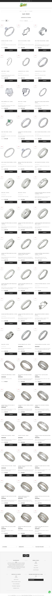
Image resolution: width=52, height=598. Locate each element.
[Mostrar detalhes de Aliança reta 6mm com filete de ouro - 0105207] (9, 487)
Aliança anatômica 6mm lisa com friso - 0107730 (9, 223)
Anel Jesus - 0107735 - (5, 192)
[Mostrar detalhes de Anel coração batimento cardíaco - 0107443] (43, 305)
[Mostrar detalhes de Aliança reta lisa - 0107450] (26, 62)
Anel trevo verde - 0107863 (6, 131)
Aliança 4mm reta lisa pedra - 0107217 (42, 344)
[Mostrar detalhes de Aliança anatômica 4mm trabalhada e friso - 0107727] (9, 274)
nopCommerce (13, 595)
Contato (16, 577)
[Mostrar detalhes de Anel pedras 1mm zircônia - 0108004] (43, 31)
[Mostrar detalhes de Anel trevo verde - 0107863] (9, 122)
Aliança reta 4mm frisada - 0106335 (8, 374)
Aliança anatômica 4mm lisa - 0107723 (42, 283)
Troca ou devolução (16, 583)
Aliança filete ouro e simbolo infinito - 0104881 (25, 406)
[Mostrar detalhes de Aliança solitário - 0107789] (9, 31)
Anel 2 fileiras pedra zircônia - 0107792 (42, 131)
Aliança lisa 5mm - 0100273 (23, 435)
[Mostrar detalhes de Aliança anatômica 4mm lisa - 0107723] (43, 274)
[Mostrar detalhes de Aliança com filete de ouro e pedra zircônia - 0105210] (26, 456)
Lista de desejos (25, 1)
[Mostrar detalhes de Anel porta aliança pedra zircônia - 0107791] (43, 92)
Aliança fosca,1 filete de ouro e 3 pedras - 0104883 (8, 406)
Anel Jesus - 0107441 (5, 344)
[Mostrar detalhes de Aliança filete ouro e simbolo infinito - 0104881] (26, 396)
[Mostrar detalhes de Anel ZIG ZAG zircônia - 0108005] (26, 31)
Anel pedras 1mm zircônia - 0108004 (42, 40)
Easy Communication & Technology (27, 595)
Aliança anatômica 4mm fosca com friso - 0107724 (25, 284)
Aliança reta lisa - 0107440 (40, 71)
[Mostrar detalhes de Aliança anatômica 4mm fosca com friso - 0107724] (26, 274)
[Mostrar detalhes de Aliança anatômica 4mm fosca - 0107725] (9, 305)
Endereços (36, 565)
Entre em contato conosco (16, 581)
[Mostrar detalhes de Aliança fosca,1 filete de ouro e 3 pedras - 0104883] (9, 396)
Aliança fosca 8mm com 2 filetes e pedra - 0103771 (41, 527)
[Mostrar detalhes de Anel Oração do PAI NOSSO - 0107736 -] (43, 153)
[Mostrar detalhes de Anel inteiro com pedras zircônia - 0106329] (26, 365)
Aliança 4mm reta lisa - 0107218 (24, 344)
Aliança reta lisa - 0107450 (23, 71)
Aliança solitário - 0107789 (6, 40)
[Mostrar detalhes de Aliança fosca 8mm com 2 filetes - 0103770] (26, 517)
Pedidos (36, 563)
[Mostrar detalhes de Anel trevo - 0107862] (26, 92)
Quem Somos (16, 579)
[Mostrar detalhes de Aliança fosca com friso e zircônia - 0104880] (43, 396)
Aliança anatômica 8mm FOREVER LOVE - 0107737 (26, 223)
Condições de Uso (16, 588)
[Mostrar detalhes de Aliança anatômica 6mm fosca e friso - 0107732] (9, 244)
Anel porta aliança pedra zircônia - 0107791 (42, 102)
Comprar (11, 50)
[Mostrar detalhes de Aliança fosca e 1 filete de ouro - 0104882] (43, 365)
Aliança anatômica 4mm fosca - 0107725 (9, 314)
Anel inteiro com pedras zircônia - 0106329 (25, 375)
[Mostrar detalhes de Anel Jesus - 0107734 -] (26, 183)
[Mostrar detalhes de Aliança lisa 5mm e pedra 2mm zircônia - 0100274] (43, 426)
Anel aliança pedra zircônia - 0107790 (8, 162)
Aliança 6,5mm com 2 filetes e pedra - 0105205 (8, 527)
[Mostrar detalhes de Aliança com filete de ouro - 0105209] (9, 456)
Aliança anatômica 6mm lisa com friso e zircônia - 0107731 (42, 193)
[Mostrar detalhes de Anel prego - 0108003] (9, 62)
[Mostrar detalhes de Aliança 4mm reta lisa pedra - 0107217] (43, 335)
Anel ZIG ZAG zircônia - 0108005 (24, 40)
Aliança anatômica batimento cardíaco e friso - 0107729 (24, 254)
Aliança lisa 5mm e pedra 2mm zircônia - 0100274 (42, 436)
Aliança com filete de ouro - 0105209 (8, 465)
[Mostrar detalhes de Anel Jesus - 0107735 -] (9, 183)
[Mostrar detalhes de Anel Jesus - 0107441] (9, 335)
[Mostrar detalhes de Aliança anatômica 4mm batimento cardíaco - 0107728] (43, 244)
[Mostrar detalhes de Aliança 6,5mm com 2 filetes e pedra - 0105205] (9, 517)
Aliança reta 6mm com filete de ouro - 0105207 (9, 497)
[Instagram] (27, 555)
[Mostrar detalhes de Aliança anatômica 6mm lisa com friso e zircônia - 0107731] (43, 183)
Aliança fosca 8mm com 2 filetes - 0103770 (25, 527)
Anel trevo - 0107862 (22, 101)
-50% (2, 25)
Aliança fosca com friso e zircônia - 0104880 (42, 406)
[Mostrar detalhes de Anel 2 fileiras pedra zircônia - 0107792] (43, 122)
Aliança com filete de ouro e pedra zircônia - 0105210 (25, 466)
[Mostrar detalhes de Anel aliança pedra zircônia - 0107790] (9, 153)
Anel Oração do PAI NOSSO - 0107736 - (42, 162)
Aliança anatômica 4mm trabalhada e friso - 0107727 (9, 284)
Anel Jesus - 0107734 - (22, 192)
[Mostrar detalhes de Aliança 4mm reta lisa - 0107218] (26, 335)
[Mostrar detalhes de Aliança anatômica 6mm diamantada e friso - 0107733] (43, 213)
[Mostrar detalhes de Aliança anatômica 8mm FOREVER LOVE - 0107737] (26, 213)
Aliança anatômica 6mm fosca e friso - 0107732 (9, 254)
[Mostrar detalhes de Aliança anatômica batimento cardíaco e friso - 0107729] (26, 244)
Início (20, 11)
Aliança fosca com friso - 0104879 (8, 435)
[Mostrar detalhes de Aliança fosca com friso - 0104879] (9, 426)
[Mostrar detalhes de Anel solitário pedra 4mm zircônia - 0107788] (26, 153)
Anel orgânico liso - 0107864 (7, 101)
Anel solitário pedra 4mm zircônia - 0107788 (25, 163)
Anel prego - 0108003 (5, 71)
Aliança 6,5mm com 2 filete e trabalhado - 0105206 (23, 497)
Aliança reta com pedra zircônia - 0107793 (25, 132)
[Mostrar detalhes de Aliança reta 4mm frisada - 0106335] (9, 365)
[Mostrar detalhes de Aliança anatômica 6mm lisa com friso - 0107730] (9, 213)
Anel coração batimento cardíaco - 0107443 (42, 314)
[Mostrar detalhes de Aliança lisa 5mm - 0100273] (26, 426)
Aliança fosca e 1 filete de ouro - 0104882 (41, 375)
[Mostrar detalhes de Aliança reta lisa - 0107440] (43, 62)
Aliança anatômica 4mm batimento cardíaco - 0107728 (42, 254)
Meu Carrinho (36, 567)
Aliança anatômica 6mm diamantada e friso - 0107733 (42, 223)
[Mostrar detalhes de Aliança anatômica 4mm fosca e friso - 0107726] (26, 305)
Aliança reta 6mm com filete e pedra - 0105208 (42, 466)
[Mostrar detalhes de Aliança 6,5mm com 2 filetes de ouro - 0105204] (43, 487)
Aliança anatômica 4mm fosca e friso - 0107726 (26, 314)
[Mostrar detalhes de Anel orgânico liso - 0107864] (9, 92)
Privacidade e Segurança (16, 585)
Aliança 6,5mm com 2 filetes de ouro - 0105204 (42, 497)
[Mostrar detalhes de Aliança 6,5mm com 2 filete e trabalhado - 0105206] (26, 487)
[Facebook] (24, 555)
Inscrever (32, 579)
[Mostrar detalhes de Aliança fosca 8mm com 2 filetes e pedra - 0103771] (43, 517)
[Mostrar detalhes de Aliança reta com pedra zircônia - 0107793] (26, 122)
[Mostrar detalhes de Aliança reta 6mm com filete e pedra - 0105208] (43, 456)
